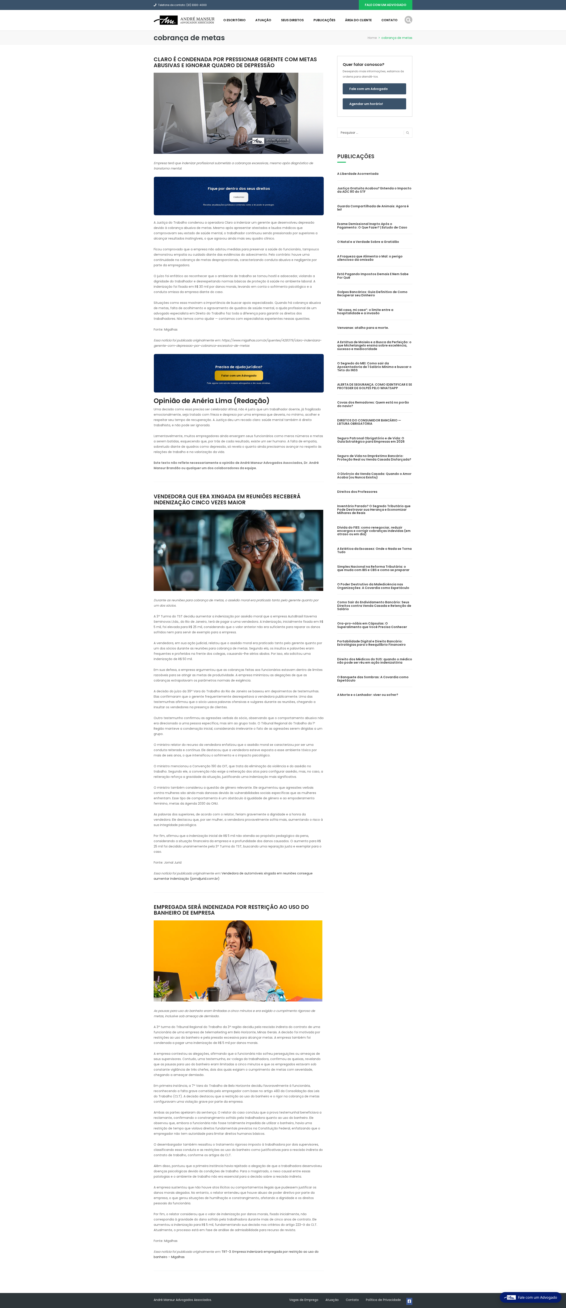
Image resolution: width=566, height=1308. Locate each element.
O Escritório (234, 20)
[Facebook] (409, 1301)
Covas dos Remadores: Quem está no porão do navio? (373, 404)
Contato (389, 20)
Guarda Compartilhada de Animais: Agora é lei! (373, 208)
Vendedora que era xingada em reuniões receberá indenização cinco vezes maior (227, 499)
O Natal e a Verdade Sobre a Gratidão (368, 242)
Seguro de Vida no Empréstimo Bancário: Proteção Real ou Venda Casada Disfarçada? (374, 457)
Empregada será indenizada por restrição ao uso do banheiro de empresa (231, 909)
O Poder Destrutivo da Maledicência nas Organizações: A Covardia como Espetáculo (373, 586)
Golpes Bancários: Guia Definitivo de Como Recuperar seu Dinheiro (372, 293)
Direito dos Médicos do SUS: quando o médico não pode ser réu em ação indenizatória (374, 661)
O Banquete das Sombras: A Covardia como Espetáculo (373, 679)
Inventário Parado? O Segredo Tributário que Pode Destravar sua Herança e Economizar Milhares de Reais (374, 509)
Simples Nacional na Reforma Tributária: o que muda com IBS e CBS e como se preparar (373, 568)
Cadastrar (238, 197)
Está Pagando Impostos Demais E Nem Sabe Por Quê (373, 276)
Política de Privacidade (383, 1300)
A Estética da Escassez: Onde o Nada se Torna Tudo (374, 550)
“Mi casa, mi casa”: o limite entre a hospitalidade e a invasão (365, 311)
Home (372, 38)
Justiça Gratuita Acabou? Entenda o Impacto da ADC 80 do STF (374, 190)
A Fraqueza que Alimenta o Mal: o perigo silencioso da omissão (370, 258)
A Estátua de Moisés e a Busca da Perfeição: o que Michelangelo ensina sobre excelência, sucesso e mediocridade (374, 345)
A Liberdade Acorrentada (358, 173)
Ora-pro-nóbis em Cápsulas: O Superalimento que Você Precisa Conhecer (372, 625)
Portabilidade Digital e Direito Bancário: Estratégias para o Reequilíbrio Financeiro (371, 643)
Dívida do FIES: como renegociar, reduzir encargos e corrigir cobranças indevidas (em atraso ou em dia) (374, 531)
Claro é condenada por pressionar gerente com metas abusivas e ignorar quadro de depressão (235, 62)
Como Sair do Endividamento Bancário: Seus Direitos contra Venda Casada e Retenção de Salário (374, 605)
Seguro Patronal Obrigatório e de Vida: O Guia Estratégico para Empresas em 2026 (371, 440)
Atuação (263, 20)
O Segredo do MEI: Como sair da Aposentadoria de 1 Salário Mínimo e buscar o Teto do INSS (374, 366)
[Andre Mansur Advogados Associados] (185, 20)
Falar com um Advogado (238, 375)
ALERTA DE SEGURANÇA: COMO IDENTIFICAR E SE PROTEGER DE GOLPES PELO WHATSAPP (374, 386)
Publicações (324, 20)
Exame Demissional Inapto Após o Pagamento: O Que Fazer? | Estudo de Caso (372, 225)
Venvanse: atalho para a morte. (363, 328)
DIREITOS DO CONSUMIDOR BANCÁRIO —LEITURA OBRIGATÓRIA (369, 422)
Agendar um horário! (366, 104)
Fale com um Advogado (368, 89)
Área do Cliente (358, 20)
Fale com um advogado (385, 5)
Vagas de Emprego (303, 1300)
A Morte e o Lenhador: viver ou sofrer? (367, 695)
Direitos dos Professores (357, 491)
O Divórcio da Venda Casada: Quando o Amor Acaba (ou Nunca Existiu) (374, 475)
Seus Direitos (292, 20)
